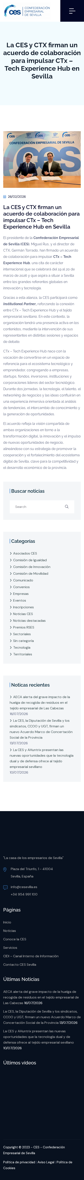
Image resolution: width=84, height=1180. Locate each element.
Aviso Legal (45, 1162)
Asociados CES (25, 553)
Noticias (9, 930)
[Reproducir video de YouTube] (42, 1097)
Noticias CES (23, 614)
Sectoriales (22, 634)
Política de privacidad (19, 1162)
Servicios (10, 947)
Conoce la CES (14, 939)
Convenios (21, 587)
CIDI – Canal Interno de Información (31, 956)
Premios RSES (23, 627)
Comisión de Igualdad (30, 560)
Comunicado (23, 580)
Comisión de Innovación (31, 567)
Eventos (19, 600)
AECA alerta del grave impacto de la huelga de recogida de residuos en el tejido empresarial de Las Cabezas (40, 702)
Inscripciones (23, 607)
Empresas (21, 593)
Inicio (7, 922)
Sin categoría (23, 640)
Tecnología (21, 647)
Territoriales (22, 654)
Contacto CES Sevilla (19, 964)
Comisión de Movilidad (30, 573)
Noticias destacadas (29, 620)
